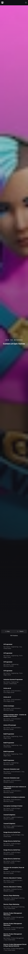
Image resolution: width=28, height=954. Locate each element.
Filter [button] (8, 631)
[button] (20, 631)
